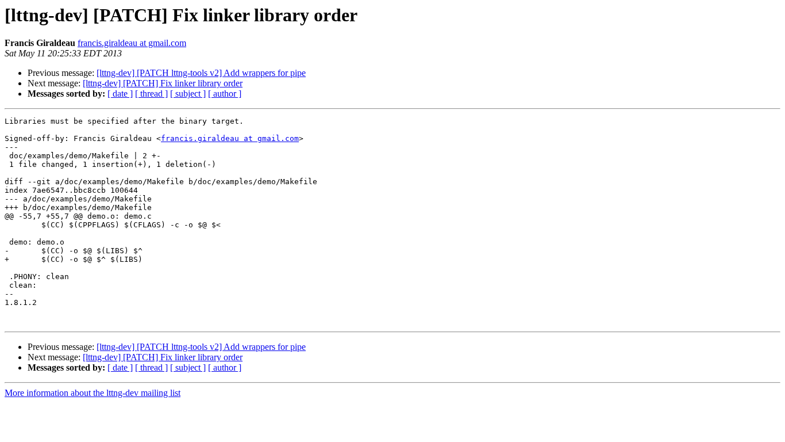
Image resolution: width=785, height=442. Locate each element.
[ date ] (120, 93)
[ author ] (224, 93)
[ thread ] (151, 93)
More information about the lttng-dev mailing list (92, 393)
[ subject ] (188, 93)
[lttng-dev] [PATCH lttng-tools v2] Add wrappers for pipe (201, 73)
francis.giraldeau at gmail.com (132, 43)
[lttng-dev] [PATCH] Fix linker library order (163, 83)
